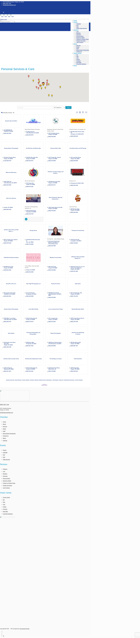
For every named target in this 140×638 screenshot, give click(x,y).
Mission (5, 426)
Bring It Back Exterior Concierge (32, 129)
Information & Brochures (69, 380)
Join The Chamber (79, 380)
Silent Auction (6, 459)
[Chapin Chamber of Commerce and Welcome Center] (7, 16)
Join (4, 471)
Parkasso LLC (72, 180)
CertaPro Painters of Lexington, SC (77, 129)
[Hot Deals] (26, 220)
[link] (14, 21)
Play (4, 504)
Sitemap (5, 440)
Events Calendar (25, 380)
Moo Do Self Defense (30, 180)
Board (4, 429)
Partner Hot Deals (7, 485)
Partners (5, 469)
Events (4, 450)
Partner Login (3, 19)
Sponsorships (6, 478)
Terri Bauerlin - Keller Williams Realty (55, 239)
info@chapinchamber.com (9, 5)
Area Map (5, 511)
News (4, 438)
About (4, 424)
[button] (41, 85)
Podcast (5, 509)
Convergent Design (24, 628)
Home (4, 422)
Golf (4, 455)
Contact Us (61, 380)
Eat (4, 500)
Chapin (4, 507)
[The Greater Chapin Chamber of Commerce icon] (3, 12)
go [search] (69, 107)
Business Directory (10, 380)
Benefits (5, 474)
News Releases (18, 380)
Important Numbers (8, 514)
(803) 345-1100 (7, 3)
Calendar (5, 452)
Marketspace (49, 380)
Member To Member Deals (40, 380)
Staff (4, 431)
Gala (4, 457)
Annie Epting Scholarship (9, 433)
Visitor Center (6, 497)
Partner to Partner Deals (9, 483)
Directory (5, 476)
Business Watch (7, 481)
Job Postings (55, 380)
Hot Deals (32, 380)
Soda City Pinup (73, 206)
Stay (4, 502)
